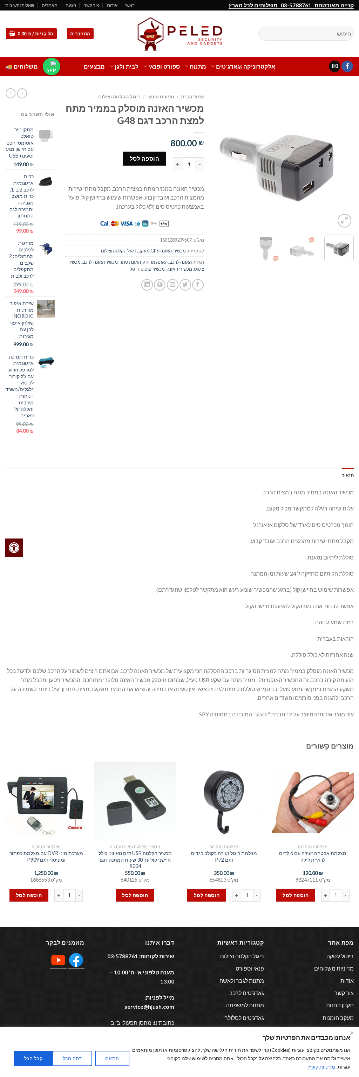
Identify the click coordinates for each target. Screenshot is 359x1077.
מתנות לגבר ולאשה (241, 980)
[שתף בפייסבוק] (198, 285)
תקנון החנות (340, 1005)
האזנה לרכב (180, 262)
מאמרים (49, 5)
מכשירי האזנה (179, 269)
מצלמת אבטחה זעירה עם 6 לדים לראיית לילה (312, 856)
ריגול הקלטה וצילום (119, 96)
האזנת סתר (130, 262)
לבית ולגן (126, 66)
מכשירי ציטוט (153, 269)
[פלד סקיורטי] (179, 34)
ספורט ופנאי (164, 66)
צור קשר (91, 5)
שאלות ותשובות (19, 5)
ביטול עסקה (340, 956)
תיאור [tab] (348, 475)
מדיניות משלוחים (334, 968)
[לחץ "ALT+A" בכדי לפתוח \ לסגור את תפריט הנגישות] (14, 547)
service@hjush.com (149, 1006)
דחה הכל (72, 1058)
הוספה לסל (144, 158)
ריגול (134, 269)
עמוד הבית (192, 96)
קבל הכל (33, 1058)
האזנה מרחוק (155, 262)
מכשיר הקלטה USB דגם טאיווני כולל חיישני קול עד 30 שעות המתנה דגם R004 (135, 859)
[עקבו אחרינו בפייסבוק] (347, 66)
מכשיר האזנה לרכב (100, 262)
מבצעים (94, 66)
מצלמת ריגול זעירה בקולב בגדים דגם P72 (224, 856)
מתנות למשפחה (245, 1005)
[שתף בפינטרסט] (159, 285)
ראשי (130, 5)
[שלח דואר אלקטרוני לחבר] (172, 285)
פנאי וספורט (250, 968)
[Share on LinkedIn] (147, 285)
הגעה (71, 5)
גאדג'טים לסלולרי (243, 1017)
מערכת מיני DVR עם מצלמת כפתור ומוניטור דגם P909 (46, 856)
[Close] (351, 1033)
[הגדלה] (344, 221)
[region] (179, 1052)
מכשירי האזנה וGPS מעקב (162, 250)
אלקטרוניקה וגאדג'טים (245, 66)
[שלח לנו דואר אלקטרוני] (334, 66)
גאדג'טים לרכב (246, 992)
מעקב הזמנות (338, 1017)
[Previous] (342, 160)
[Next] (221, 160)
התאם (112, 1058)
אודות (112, 5)
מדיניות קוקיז (321, 1067)
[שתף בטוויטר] (185, 285)
